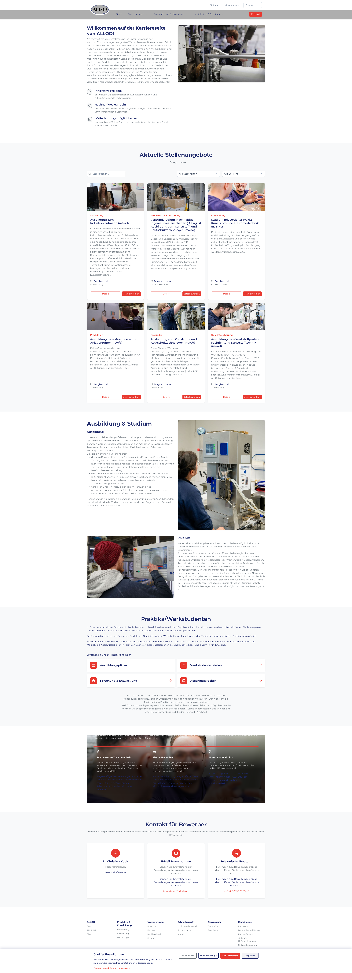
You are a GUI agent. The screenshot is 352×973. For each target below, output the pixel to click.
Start (89, 926)
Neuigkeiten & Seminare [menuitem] (207, 14)
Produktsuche (184, 930)
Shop (89, 934)
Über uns (151, 926)
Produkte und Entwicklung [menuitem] (169, 14)
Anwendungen (124, 933)
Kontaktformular (246, 934)
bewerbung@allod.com (176, 891)
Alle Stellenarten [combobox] (188, 173)
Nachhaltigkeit (124, 937)
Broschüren (213, 926)
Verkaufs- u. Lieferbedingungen (247, 939)
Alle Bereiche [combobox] (231, 173)
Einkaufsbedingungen (248, 945)
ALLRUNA (91, 930)
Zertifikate (213, 930)
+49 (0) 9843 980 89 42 (236, 891)
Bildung (151, 938)
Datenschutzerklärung (249, 930)
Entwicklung (123, 929)
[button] (259, 5)
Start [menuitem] (119, 14)
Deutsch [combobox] (250, 5)
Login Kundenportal (187, 926)
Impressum (243, 926)
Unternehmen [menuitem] (136, 14)
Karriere (151, 930)
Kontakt (255, 14)
